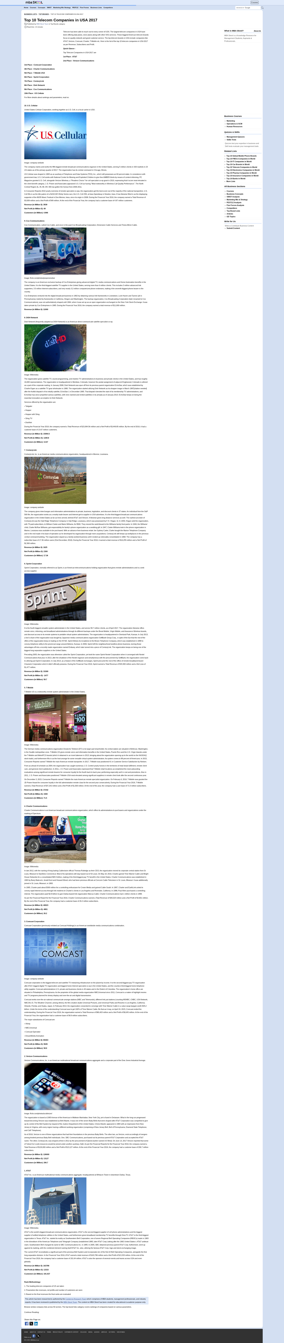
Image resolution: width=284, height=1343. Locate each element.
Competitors (232, 208)
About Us (257, 31)
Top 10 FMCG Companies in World (240, 159)
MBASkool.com (35, 1340)
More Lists (230, 181)
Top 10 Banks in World (235, 179)
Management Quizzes (236, 137)
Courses (254, 2)
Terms (49, 1332)
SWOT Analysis (233, 197)
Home (26, 1332)
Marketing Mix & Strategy (237, 200)
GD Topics (231, 217)
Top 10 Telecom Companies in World (241, 167)
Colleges (83, 1332)
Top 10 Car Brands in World (238, 164)
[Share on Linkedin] (36, 1325)
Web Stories (121, 1332)
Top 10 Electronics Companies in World (243, 170)
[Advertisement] (43, 45)
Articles (230, 214)
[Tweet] (31, 1325)
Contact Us (41, 1332)
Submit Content (233, 228)
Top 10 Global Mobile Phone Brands (241, 156)
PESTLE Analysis (234, 202)
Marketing (231, 121)
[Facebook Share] (26, 1325)
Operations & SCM (234, 124)
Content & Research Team (75, 1299)
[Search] (262, 8)
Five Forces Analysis (235, 205)
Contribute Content (71, 1332)
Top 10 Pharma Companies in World (241, 173)
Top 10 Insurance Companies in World (242, 176)
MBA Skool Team (42, 24)
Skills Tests (231, 140)
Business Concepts (235, 194)
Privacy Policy (58, 1332)
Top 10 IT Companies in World (239, 161)
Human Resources (234, 126)
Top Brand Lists (233, 211)
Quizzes (96, 1332)
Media (90, 1332)
